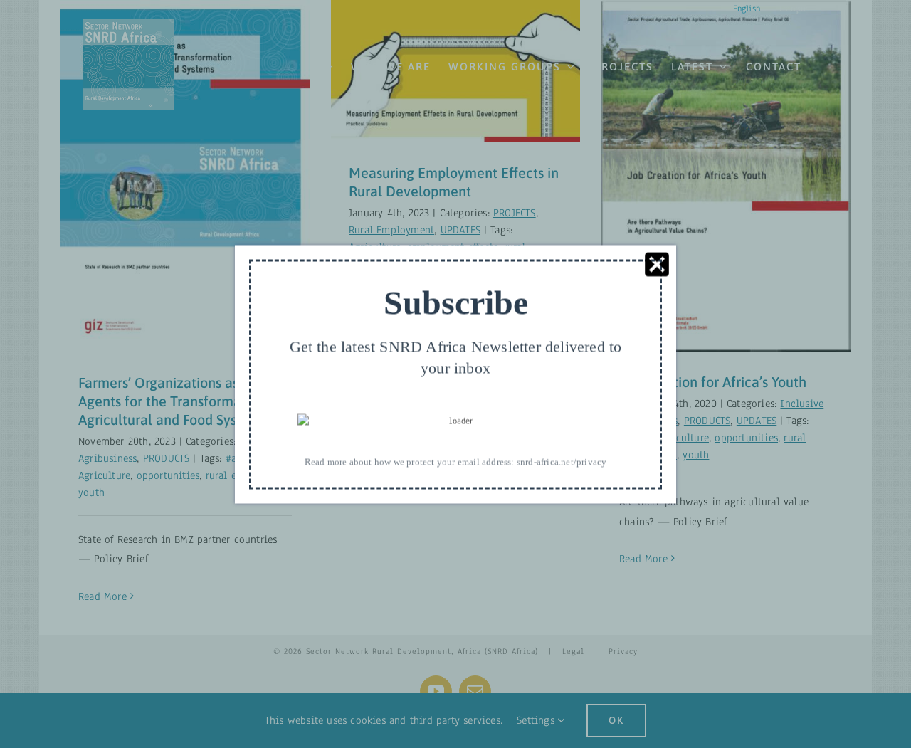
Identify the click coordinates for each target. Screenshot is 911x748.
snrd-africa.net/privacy (562, 461)
